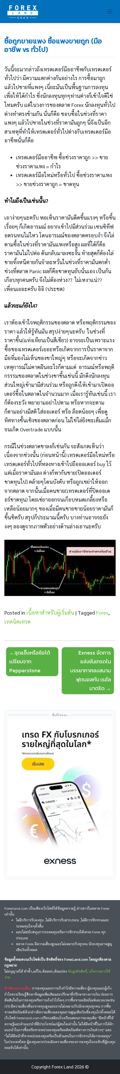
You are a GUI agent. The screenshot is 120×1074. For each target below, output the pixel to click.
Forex (102, 612)
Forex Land (62, 1067)
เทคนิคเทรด (17, 621)
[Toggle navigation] (110, 11)
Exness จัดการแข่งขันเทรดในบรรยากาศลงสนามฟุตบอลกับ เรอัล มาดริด (90, 670)
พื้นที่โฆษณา (60, 715)
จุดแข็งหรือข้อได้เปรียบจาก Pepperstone (29, 661)
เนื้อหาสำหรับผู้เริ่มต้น (50, 612)
